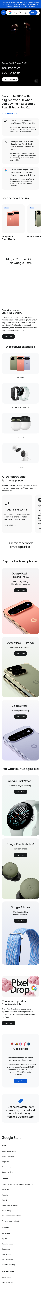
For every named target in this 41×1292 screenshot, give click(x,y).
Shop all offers (30, 6)
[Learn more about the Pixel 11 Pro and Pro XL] (13, 226)
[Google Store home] (10, 12)
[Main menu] (3, 12)
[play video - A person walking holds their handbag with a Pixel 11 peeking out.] (36, 81)
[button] (15, 12)
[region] (20, 226)
